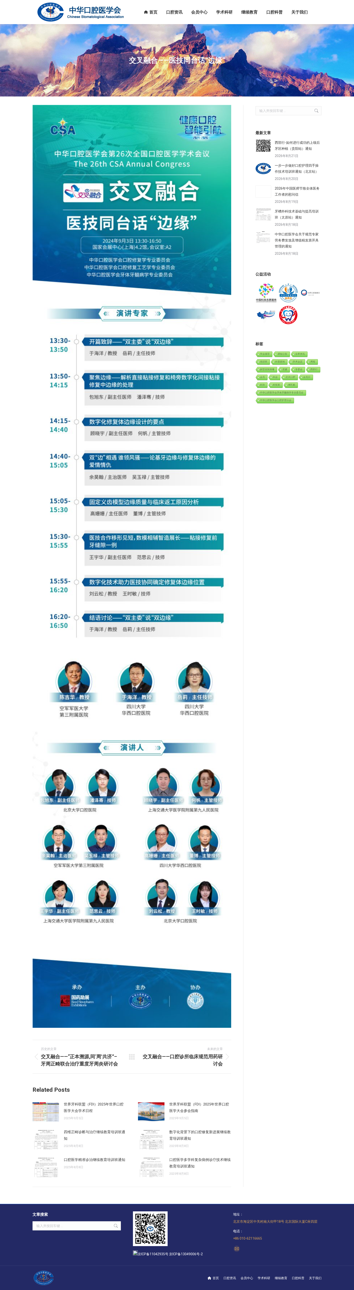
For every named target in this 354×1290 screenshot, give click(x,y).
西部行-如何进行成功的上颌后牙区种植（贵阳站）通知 (297, 146)
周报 (312, 361)
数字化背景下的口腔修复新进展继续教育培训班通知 (200, 1135)
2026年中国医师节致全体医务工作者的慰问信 (297, 191)
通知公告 (282, 354)
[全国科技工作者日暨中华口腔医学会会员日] (288, 293)
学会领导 (265, 354)
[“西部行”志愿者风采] (266, 293)
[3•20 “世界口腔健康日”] (310, 293)
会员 (262, 377)
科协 (262, 385)
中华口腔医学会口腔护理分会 (275, 400)
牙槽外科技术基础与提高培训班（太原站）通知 (297, 214)
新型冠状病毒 (267, 369)
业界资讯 (300, 354)
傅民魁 (291, 385)
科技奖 (276, 385)
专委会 (298, 369)
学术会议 (297, 361)
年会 (275, 377)
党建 (284, 369)
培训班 (263, 361)
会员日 (306, 377)
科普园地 (280, 361)
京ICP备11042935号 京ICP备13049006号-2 (170, 1254)
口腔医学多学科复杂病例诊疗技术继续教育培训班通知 (200, 1163)
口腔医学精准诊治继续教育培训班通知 (94, 1160)
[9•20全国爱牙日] (288, 315)
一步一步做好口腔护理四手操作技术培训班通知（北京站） (297, 168)
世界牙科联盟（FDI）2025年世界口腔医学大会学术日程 (94, 1107)
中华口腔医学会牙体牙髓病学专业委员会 (281, 392)
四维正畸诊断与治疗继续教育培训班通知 (94, 1135)
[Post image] (46, 1112)
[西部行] (266, 315)
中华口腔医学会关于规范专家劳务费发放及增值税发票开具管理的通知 (297, 240)
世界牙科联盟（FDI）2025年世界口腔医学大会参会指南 (199, 1107)
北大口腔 (290, 377)
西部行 (314, 369)
